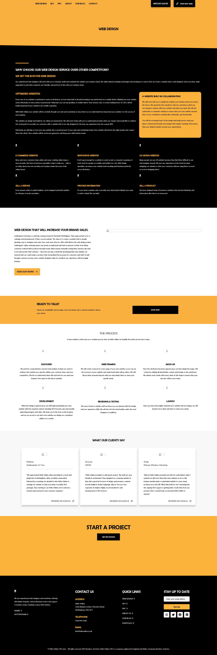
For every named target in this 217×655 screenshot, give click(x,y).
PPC (59, 3)
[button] (161, 3)
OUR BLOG (127, 618)
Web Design (41, 3)
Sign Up (177, 607)
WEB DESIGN (128, 599)
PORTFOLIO (127, 623)
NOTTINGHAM (20, 614)
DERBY (17, 611)
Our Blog (80, 3)
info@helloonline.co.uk (83, 631)
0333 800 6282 (81, 620)
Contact (93, 3)
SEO (52, 3)
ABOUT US (127, 613)
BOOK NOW (155, 310)
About (68, 3)
